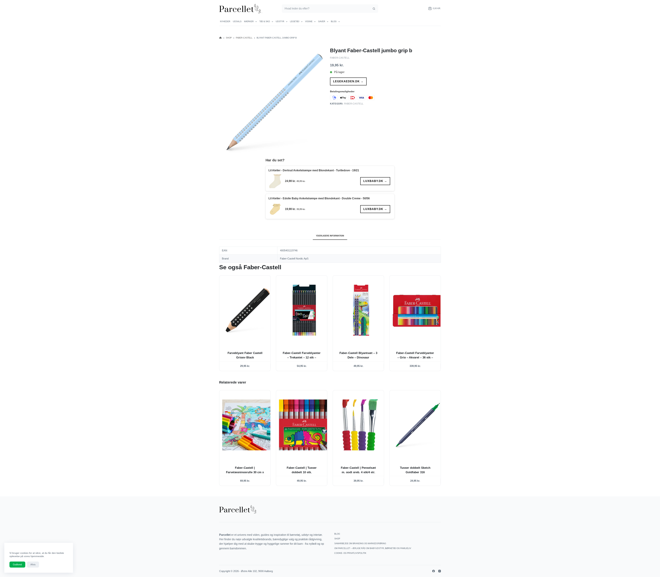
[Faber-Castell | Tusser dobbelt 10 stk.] (304, 425)
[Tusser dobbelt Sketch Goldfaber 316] (417, 425)
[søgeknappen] (374, 8)
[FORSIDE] (220, 38)
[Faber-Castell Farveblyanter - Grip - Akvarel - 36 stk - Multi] (417, 310)
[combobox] (326, 8)
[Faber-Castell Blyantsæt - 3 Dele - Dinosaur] (361, 310)
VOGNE (308, 21)
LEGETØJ (294, 21)
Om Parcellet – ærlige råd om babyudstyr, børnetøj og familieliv (372, 548)
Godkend (17, 564)
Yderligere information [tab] (330, 236)
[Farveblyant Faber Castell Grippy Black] (247, 310)
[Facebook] (433, 571)
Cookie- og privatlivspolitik (350, 553)
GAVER (321, 21)
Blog (334, 21)
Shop (337, 538)
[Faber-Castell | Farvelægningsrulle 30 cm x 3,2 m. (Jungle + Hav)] (247, 425)
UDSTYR (280, 21)
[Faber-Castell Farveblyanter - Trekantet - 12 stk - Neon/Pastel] (304, 310)
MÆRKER (249, 21)
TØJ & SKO (264, 21)
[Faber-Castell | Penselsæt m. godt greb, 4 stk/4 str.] (361, 425)
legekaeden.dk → (348, 81)
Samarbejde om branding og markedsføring (360, 543)
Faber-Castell (339, 58)
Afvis (33, 564)
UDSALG (237, 21)
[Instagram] (439, 571)
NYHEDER (225, 21)
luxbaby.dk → (375, 181)
